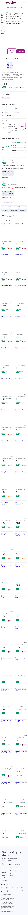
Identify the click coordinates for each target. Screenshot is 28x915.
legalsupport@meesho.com (7, 910)
